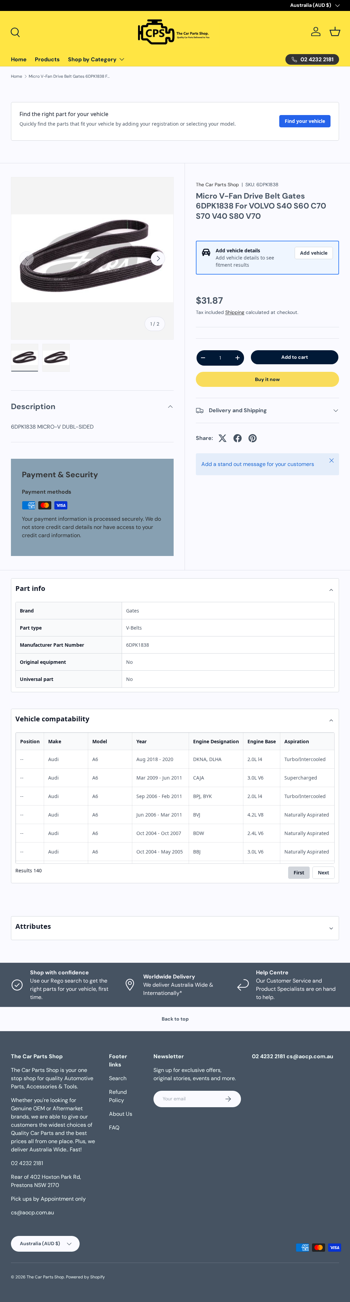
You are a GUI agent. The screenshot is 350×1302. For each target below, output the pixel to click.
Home (19, 59)
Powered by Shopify (85, 1277)
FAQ (114, 1127)
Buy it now (267, 379)
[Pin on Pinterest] (252, 438)
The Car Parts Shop (217, 184)
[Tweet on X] (222, 438)
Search (117, 1078)
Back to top (175, 1019)
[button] (334, 31)
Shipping (234, 312)
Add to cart (294, 357)
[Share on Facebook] (237, 438)
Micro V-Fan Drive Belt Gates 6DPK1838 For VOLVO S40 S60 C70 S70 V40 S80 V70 (70, 76)
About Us (120, 1113)
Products (47, 59)
